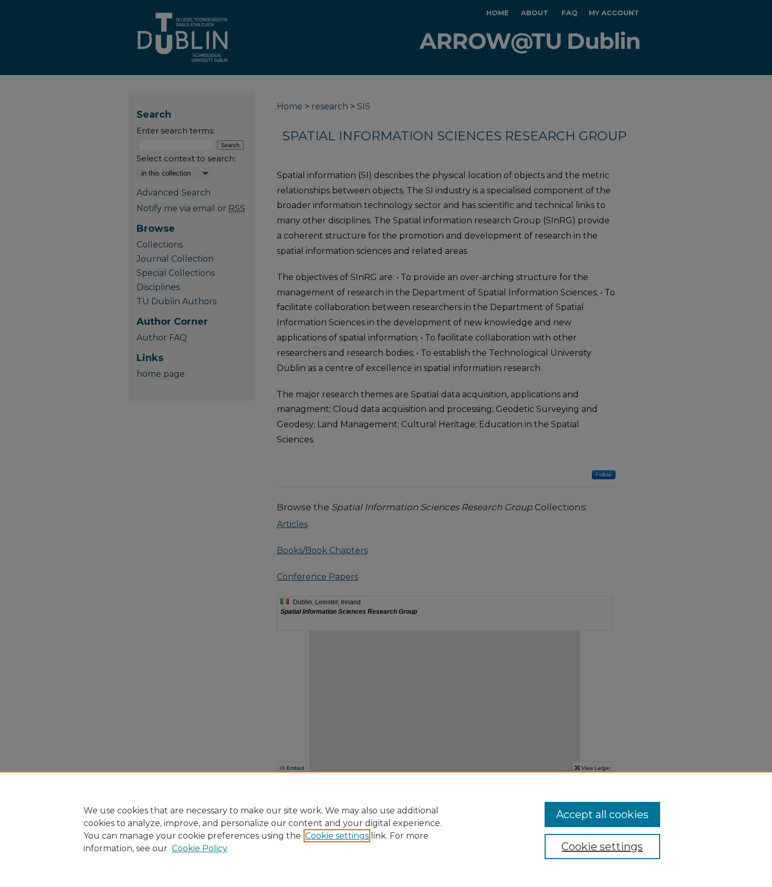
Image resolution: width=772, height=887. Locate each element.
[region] (386, 829)
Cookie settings (337, 836)
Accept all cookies (602, 814)
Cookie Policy (199, 848)
